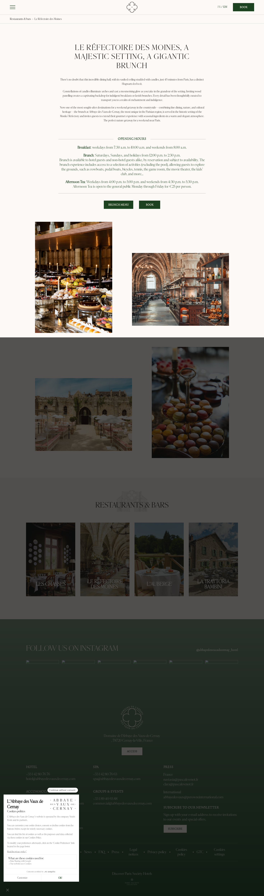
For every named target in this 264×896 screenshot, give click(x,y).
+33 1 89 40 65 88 (105, 799)
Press (115, 852)
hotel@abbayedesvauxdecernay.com (50, 779)
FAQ (102, 852)
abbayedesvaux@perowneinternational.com (193, 797)
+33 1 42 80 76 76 (38, 774)
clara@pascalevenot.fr (178, 784)
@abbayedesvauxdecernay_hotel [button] (217, 650)
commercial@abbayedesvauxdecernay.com (122, 803)
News (88, 852)
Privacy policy (157, 852)
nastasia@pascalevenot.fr (180, 779)
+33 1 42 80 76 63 (105, 774)
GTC (200, 852)
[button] (12, 7)
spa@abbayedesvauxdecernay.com (116, 779)
